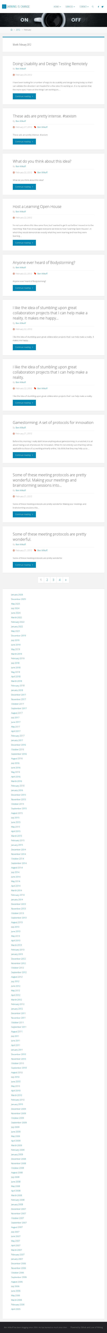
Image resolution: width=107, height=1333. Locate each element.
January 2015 (17, 845)
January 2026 (17, 594)
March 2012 (16, 999)
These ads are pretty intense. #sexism (44, 116)
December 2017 (18, 694)
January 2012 (17, 1008)
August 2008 (17, 1172)
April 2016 (15, 776)
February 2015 (17, 840)
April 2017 (15, 731)
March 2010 (16, 1095)
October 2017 (17, 703)
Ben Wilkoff (42, 127)
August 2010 (17, 1072)
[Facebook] (98, 6)
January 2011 (17, 1049)
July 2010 (15, 1077)
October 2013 (17, 913)
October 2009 (17, 1118)
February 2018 (17, 685)
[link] (93, 6)
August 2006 (17, 1281)
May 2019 (15, 649)
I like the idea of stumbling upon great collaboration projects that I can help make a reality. (50, 372)
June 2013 (15, 931)
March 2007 (16, 1250)
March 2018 (16, 681)
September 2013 (19, 917)
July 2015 (15, 817)
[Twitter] (102, 6)
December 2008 (18, 1159)
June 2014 (15, 876)
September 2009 (19, 1122)
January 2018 (17, 690)
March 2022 (16, 617)
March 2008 (16, 1195)
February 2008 (17, 1200)
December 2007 (18, 1209)
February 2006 (17, 1304)
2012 (18, 30)
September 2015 (19, 808)
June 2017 (15, 722)
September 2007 (19, 1222)
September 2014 (19, 863)
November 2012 (18, 963)
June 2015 (15, 822)
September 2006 (19, 1277)
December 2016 (18, 745)
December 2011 (18, 1013)
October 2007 (17, 1218)
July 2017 (15, 717)
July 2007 (15, 1231)
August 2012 (17, 977)
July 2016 (15, 763)
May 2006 (15, 1295)
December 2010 (18, 1054)
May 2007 (15, 1241)
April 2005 (15, 1309)
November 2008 (18, 1163)
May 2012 (15, 990)
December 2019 (18, 635)
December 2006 (18, 1263)
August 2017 (17, 713)
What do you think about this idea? (42, 161)
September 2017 (19, 708)
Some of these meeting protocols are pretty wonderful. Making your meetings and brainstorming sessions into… (49, 480)
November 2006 (18, 1268)
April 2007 (15, 1245)
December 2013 (18, 904)
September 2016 (19, 754)
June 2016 (15, 767)
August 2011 (17, 1031)
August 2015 (17, 813)
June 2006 (15, 1291)
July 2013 (15, 927)
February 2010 (17, 1099)
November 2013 (18, 908)
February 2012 (17, 1004)
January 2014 (17, 899)
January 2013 (17, 954)
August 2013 (17, 922)
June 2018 (15, 667)
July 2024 (15, 608)
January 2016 (17, 790)
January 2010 (17, 1104)
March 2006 (16, 1300)
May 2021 (15, 631)
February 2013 (17, 949)
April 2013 (15, 940)
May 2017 (15, 726)
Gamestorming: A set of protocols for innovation (53, 422)
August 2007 (17, 1227)
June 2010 (15, 1081)
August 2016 (17, 758)
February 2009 (17, 1150)
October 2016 (17, 749)
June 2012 (15, 986)
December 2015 (18, 794)
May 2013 (15, 936)
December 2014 (18, 849)
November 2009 (18, 1113)
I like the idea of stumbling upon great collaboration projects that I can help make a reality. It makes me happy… (50, 313)
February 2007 (17, 1254)
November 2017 (18, 699)
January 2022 (17, 626)
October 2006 (17, 1272)
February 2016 (17, 785)
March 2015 (16, 836)
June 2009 (15, 1131)
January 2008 (17, 1204)
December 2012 (18, 958)
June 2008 (15, 1181)
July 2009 (15, 1127)
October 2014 (17, 858)
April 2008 (15, 1190)
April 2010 (15, 1090)
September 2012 (19, 972)
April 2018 (15, 676)
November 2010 (18, 1059)
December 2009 (18, 1109)
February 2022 (17, 622)
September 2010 (19, 1068)
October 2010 (17, 1063)
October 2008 (17, 1168)
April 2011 (15, 1045)
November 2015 (18, 799)
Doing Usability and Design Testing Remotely (50, 63)
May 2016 (15, 772)
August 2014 (17, 867)
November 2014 (18, 854)
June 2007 (15, 1236)
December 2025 (18, 599)
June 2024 (15, 612)
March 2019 (16, 654)
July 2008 (15, 1177)
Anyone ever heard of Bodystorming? (44, 262)
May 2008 (15, 1186)
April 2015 (15, 831)
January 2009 (17, 1154)
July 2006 (15, 1286)
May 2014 (15, 881)
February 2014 (17, 895)
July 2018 (15, 663)
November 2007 (18, 1213)
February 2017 (17, 735)
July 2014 (15, 872)
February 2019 (17, 658)
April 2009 (15, 1140)
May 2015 (15, 826)
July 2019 (15, 640)
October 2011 (17, 1022)
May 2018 (15, 672)
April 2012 (15, 995)
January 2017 (17, 740)
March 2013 (16, 945)
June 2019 (15, 644)
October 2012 (17, 967)
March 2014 (16, 890)
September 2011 (19, 1027)
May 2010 (15, 1086)
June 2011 (15, 1040)
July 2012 (15, 981)
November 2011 (18, 1018)
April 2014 (15, 886)
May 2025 (15, 603)
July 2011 (15, 1036)
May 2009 (15, 1136)
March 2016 (16, 781)
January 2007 (17, 1259)
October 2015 (17, 804)
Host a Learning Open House (37, 206)
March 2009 (16, 1145)
